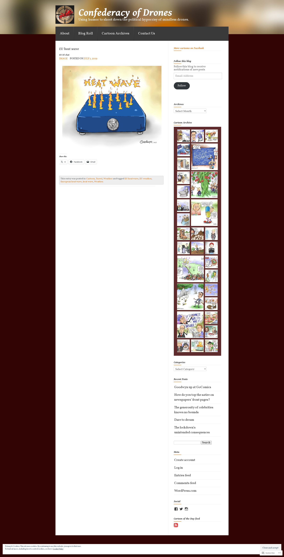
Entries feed (182, 475)
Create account (184, 460)
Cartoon (90, 178)
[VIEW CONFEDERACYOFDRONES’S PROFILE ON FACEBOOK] (176, 509)
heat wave (88, 181)
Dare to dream (184, 420)
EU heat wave (131, 178)
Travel (99, 178)
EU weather (145, 178)
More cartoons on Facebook (189, 48)
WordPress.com (185, 491)
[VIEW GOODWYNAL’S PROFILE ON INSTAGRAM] (186, 509)
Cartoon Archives (115, 33)
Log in (178, 468)
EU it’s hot (64, 54)
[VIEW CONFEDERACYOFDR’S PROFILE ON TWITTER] (181, 509)
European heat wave (71, 181)
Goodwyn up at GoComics (192, 387)
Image (63, 58)
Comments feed (185, 483)
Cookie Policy (58, 549)
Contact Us (146, 33)
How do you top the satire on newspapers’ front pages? (194, 397)
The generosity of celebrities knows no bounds (193, 410)
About (64, 33)
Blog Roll (85, 33)
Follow (182, 86)
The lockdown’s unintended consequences (192, 430)
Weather (107, 178)
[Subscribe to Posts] (176, 525)
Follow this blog (182, 61)
